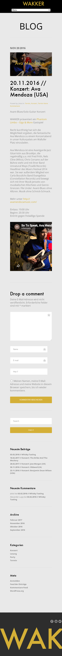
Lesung (13, 553)
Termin (40, 103)
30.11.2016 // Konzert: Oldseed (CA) (26, 467)
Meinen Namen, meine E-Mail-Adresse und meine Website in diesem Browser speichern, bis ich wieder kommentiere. (31, 385)
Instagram (56, 621)
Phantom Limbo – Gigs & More (28, 121)
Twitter (60, 621)
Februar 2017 (16, 520)
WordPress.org (17, 591)
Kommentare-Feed (19, 587)
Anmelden (15, 581)
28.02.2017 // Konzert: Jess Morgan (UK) (28, 463)
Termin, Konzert (31, 103)
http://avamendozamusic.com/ (23, 200)
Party (12, 557)
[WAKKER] (33, 5)
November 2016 (17, 523)
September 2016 (17, 530)
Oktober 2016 (16, 526)
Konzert (14, 550)
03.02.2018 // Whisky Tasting (23, 454)
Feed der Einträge (18, 584)
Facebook (51, 621)
